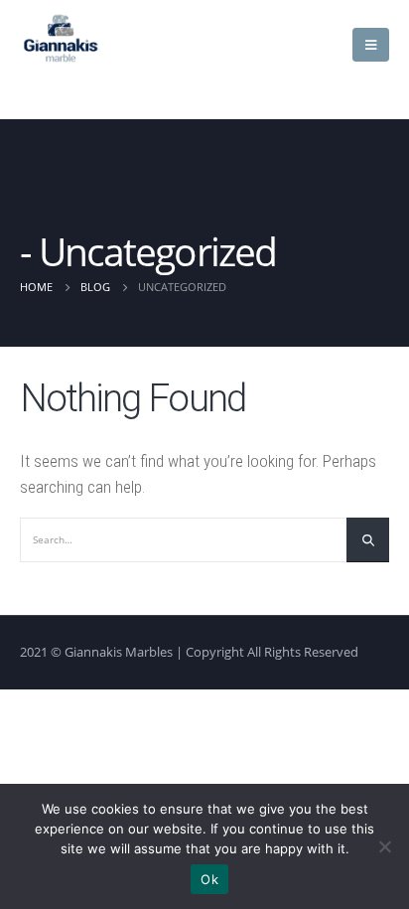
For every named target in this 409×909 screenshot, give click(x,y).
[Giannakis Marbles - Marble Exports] (60, 38)
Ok (209, 879)
